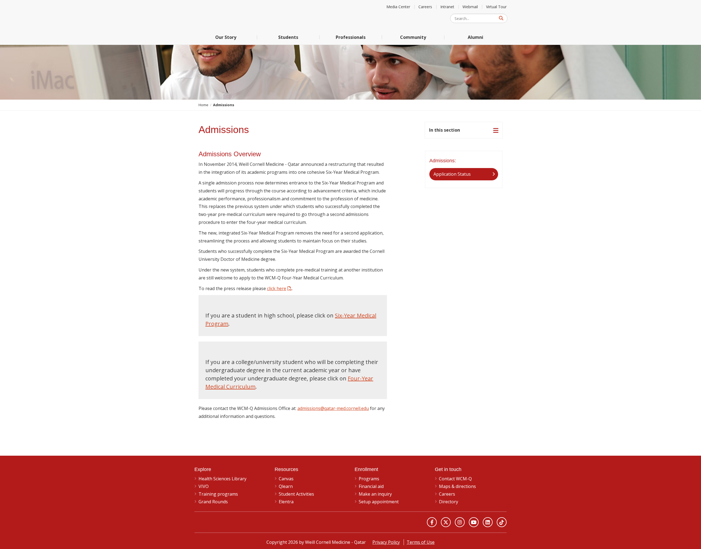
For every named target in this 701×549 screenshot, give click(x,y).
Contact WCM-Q (455, 479)
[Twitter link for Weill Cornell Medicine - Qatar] (446, 522)
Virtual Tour (496, 6)
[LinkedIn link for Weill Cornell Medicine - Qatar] (488, 522)
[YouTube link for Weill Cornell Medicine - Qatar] (474, 522)
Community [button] (413, 37)
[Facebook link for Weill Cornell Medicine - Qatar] (432, 522)
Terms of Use (421, 542)
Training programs (218, 494)
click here (276, 288)
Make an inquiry (375, 494)
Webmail (470, 6)
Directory (448, 502)
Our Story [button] (225, 37)
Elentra (286, 502)
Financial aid (371, 486)
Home (203, 104)
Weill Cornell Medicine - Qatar (235, 15)
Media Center (398, 6)
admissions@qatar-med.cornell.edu (333, 408)
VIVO (204, 486)
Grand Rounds (213, 502)
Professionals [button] (351, 37)
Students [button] (288, 37)
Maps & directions (457, 486)
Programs (369, 479)
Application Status (452, 174)
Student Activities (296, 494)
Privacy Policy (386, 542)
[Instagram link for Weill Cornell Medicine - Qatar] (460, 522)
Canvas (286, 479)
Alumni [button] (475, 37)
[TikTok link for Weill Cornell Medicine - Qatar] (502, 522)
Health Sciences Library (222, 479)
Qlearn (286, 486)
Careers (425, 6)
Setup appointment (379, 502)
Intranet (447, 6)
